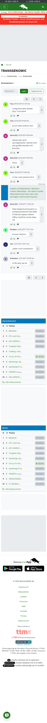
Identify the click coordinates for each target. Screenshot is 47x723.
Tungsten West (15, 346)
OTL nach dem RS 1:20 (18, 336)
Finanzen (24, 601)
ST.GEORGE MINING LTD (19, 484)
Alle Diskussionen (13, 382)
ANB (23, 606)
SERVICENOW (14, 479)
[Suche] (43, 7)
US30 (34, 1)
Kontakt (23, 611)
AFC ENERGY (14, 341)
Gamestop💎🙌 (15, 367)
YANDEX (12, 372)
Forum (8, 64)
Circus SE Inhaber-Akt (18, 356)
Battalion (13, 331)
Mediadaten (23, 592)
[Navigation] (4, 7)
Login (24, 91)
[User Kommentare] (7, 715)
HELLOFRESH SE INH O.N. (20, 377)
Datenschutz (23, 620)
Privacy (23, 616)
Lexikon (23, 596)
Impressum (23, 587)
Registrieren (36, 91)
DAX (12, 1)
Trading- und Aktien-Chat (20, 351)
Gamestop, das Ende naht (20, 361)
